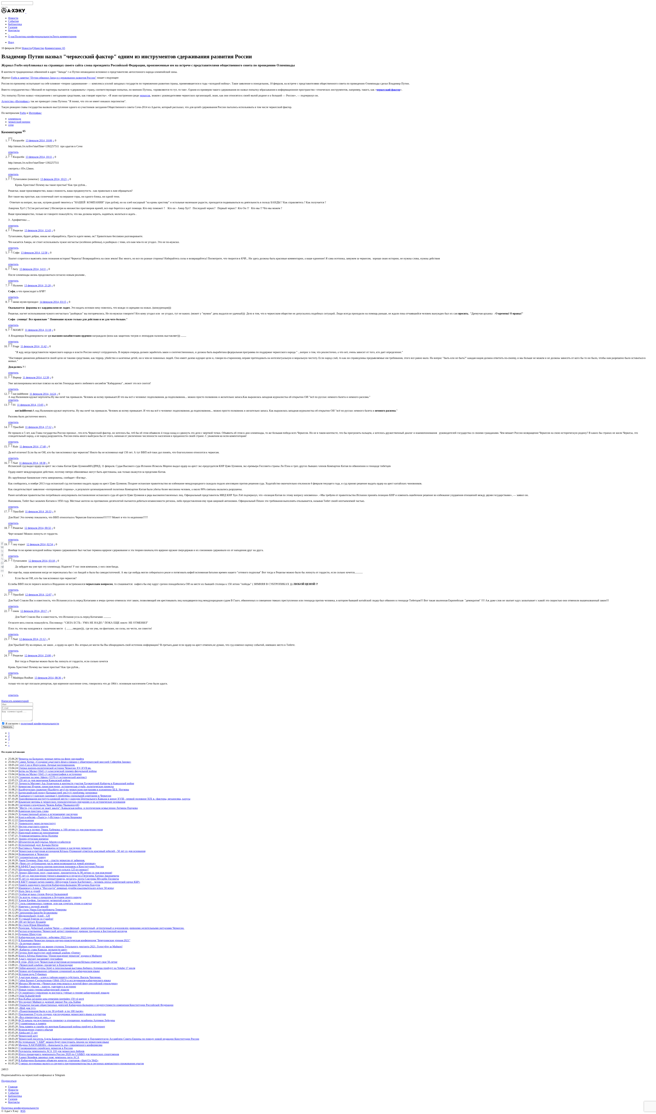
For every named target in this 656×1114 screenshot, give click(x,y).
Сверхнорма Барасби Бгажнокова (37, 912)
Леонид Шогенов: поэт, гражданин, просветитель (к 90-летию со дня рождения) (65, 872)
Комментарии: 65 (55, 48)
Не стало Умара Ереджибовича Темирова (42, 909)
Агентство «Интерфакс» (15, 101)
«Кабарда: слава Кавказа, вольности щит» (42, 949)
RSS (22, 1111)
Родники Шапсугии (30, 934)
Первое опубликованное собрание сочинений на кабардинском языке (59, 971)
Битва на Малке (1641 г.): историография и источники (50, 774)
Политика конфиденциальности (33, 36)
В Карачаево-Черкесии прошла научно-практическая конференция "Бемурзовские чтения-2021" (74, 940)
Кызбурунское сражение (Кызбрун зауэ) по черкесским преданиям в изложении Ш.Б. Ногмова (73, 789)
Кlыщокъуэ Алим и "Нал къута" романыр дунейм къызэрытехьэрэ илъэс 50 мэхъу (66, 888)
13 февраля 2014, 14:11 (32, 269)
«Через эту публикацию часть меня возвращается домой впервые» (57, 863)
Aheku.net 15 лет (28, 1032)
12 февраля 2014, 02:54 (39, 544)
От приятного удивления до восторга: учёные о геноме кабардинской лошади (63, 992)
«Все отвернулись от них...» (34, 1017)
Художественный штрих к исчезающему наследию (48, 814)
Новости (27, 48)
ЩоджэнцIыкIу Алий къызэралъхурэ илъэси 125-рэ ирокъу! (53, 869)
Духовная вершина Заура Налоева (38, 835)
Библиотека (15, 1096)
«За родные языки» (29, 943)
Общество (38, 48)
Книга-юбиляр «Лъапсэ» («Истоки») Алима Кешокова (50, 817)
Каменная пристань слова (33, 811)
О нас (11, 36)
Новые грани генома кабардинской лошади (43, 989)
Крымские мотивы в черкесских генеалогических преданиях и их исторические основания (71, 801)
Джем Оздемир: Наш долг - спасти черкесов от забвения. (51, 860)
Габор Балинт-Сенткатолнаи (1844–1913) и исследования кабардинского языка (64, 980)
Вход (11, 42)
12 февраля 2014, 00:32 (37, 527)
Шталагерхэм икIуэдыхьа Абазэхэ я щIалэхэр (44, 841)
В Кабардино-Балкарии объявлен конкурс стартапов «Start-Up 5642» (58, 1060)
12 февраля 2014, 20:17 (33, 611)
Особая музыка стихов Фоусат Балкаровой (43, 894)
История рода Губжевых (32, 974)
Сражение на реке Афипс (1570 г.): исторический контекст (52, 777)
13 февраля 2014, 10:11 (39, 156)
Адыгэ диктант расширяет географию (40, 958)
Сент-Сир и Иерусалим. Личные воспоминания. (46, 764)
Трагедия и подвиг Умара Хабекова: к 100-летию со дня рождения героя (60, 829)
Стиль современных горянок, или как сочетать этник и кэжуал (55, 903)
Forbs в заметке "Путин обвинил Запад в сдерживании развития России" (53, 77)
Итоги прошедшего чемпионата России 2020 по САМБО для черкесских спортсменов (68, 1054)
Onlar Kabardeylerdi (29, 995)
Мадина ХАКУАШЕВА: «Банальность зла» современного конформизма (60, 1045)
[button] (8, 33)
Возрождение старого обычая (35, 1029)
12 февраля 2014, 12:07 (38, 594)
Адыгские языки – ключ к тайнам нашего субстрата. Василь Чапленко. (59, 977)
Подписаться (8, 1080)
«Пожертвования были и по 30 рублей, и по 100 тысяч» (51, 1011)
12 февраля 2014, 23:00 (37, 655)
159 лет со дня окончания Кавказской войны (44, 780)
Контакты (14, 1102)
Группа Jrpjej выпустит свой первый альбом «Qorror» (49, 952)
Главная (12, 1086)
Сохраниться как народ (32, 857)
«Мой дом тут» (27, 1008)
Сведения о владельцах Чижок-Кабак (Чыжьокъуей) (48, 804)
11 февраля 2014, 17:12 (38, 427)
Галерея (12, 1099)
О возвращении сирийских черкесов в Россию (45, 1048)
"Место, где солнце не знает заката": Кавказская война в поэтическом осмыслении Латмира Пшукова (78, 808)
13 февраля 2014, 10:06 (39, 140)
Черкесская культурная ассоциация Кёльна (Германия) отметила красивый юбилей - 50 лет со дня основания (81, 851)
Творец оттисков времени (33, 838)
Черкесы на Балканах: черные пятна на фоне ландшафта (51, 758)
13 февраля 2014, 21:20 (37, 285)
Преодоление (26, 820)
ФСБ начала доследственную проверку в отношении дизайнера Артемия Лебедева (66, 1020)
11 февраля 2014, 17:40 (32, 446)
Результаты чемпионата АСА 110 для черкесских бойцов (51, 1051)
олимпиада (14, 118)
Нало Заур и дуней (29, 891)
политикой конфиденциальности (40, 723)
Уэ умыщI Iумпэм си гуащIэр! (35, 918)
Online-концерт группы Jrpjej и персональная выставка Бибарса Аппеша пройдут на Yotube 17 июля (76, 968)
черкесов (145, 95)
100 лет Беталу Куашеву (32, 921)
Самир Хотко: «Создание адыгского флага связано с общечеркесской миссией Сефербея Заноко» (74, 761)
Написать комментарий (15, 701)
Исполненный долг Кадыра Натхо (38, 844)
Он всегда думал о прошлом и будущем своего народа (49, 897)
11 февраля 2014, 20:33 (38, 511)
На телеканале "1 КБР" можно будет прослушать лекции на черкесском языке (63, 1041)
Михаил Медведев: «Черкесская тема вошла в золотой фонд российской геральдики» (68, 983)
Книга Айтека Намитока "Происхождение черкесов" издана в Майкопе (60, 955)
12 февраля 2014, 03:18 (41, 560)
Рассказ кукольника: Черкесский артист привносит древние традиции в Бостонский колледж (72, 931)
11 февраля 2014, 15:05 (30, 404)
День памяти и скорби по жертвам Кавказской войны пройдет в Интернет (61, 1026)
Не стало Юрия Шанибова (33, 925)
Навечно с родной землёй (33, 906)
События (13, 1092)
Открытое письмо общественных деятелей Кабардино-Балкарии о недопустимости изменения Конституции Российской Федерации (95, 1005)
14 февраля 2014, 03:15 (53, 301)
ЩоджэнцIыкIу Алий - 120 (34, 915)
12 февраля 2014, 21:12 (32, 639)
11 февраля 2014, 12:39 (36, 377)
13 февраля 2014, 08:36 (48, 677)
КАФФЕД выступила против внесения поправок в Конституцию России (61, 866)
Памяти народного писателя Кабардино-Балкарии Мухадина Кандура (59, 885)
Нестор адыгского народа (33, 826)
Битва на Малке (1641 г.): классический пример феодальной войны (57, 771)
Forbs (23, 112)
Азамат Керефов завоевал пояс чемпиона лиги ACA (48, 1057)
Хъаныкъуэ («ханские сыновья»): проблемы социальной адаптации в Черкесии (64, 795)
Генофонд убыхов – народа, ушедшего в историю (47, 986)
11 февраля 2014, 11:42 (33, 346)
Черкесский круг (28, 1035)
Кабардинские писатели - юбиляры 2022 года (45, 937)
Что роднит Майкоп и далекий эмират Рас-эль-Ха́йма (49, 1001)
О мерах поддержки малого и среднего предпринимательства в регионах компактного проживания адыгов (81, 1063)
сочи (11, 124)
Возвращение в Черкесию (33, 854)
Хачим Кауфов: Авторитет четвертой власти (44, 900)
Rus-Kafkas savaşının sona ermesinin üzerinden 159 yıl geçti (51, 998)
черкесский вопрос (19, 121)
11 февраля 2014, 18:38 (32, 463)
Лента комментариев (64, 36)
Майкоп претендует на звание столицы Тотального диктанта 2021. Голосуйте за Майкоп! (70, 946)
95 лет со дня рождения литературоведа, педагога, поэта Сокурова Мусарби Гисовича (68, 878)
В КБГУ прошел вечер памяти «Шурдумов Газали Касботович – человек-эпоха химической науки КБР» (79, 881)
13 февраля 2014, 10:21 (53, 179)
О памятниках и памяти (32, 1023)
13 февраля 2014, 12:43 (37, 230)
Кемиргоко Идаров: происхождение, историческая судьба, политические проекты (66, 786)
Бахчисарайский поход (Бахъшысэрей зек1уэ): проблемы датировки (57, 792)
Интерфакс (35, 112)
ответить (13, 152)
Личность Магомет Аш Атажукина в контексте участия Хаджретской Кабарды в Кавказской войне (76, 783)
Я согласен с (32, 723)
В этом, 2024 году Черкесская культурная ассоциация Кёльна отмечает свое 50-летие (67, 961)
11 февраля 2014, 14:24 (43, 393)
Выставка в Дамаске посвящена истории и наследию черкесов (54, 848)
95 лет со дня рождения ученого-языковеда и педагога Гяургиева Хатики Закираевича (68, 875)
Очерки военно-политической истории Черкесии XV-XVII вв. (54, 768)
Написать (7, 727)
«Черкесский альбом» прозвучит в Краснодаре (45, 965)
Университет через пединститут (37, 823)
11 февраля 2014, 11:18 (38, 329)
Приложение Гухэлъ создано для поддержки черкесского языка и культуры (62, 1014)
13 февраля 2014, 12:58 (34, 252)
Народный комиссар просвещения (38, 832)
